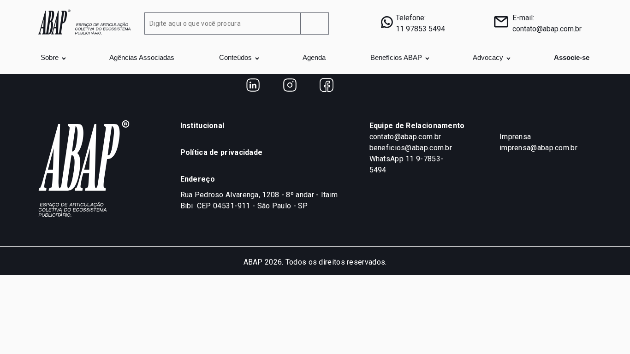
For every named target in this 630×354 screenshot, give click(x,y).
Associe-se (571, 57)
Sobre (50, 57)
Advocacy (488, 57)
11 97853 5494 (420, 28)
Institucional (202, 125)
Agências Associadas (141, 57)
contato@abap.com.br (547, 28)
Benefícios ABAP (396, 57)
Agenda (314, 57)
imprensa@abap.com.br (538, 147)
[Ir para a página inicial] (84, 21)
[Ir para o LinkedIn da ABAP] (253, 85)
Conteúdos (235, 57)
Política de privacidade (221, 152)
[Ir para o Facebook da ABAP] (326, 85)
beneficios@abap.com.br (410, 147)
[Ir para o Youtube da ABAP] (363, 85)
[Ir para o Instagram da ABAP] (290, 85)
